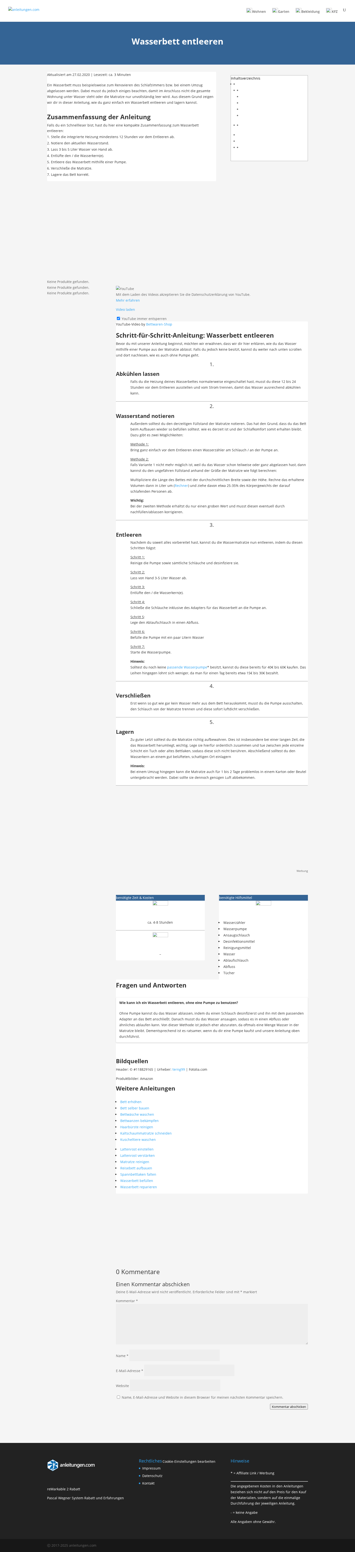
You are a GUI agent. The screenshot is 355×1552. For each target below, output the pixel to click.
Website (122, 1385)
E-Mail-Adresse (129, 1370)
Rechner (181, 485)
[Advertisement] (177, 232)
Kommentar (127, 1301)
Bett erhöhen (131, 1101)
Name (122, 1355)
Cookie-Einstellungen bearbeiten (189, 1461)
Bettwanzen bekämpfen (139, 1120)
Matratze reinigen (134, 1161)
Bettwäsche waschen (137, 1114)
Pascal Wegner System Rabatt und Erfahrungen (85, 1498)
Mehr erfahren (128, 300)
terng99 (178, 1069)
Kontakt (148, 1483)
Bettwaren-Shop (159, 324)
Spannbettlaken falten (138, 1174)
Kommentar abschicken (289, 1406)
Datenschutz (152, 1475)
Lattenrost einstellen (137, 1149)
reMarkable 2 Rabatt (63, 1489)
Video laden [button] (125, 309)
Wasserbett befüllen (136, 1180)
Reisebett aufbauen (136, 1168)
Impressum (151, 1468)
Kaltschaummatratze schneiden (146, 1133)
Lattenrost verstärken (137, 1155)
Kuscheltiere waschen (138, 1139)
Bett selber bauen (134, 1108)
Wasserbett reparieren (138, 1187)
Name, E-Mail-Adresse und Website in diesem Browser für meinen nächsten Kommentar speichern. (202, 1397)
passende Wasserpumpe (187, 667)
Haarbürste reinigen (136, 1127)
